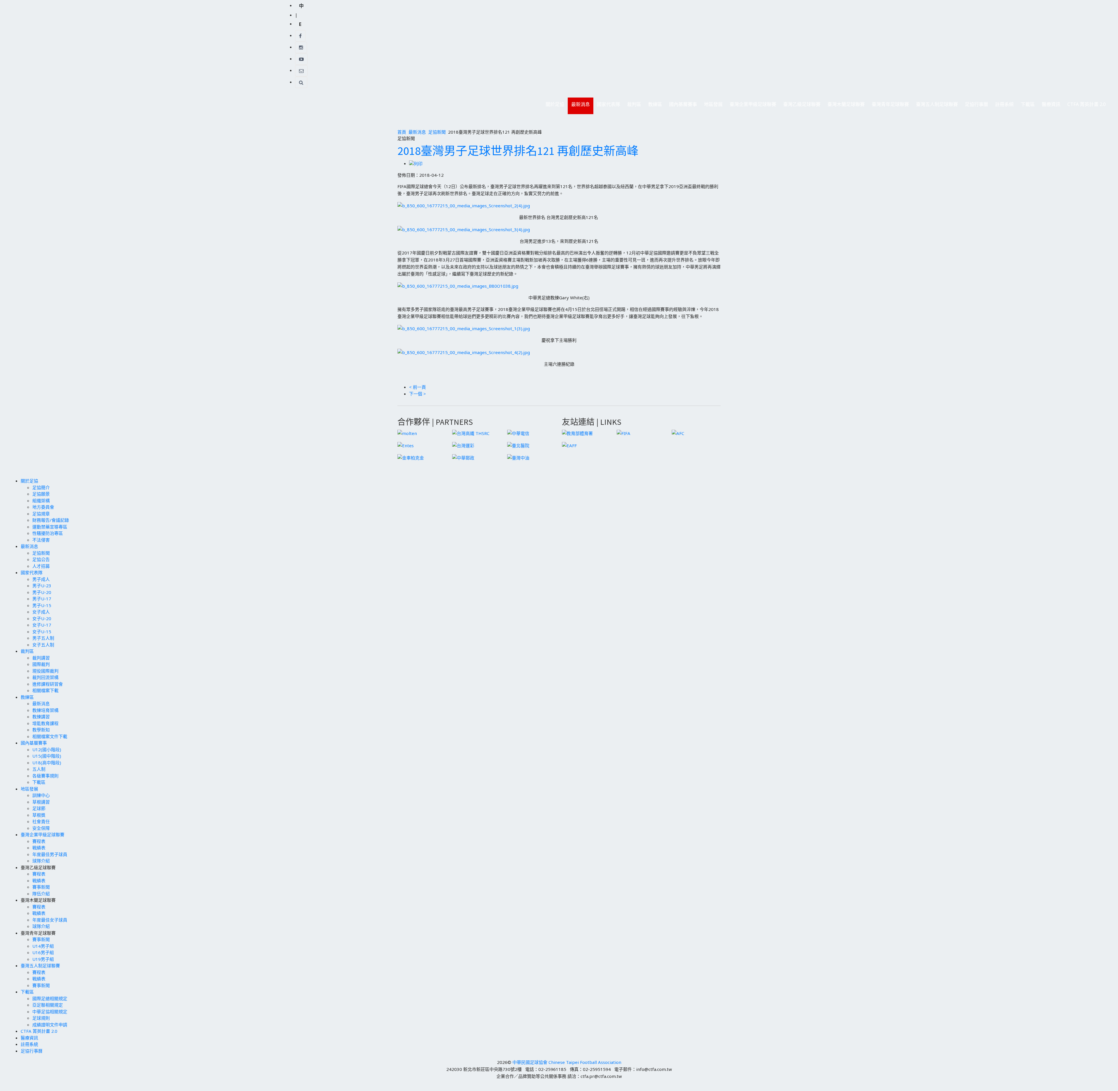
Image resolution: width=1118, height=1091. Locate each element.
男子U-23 (41, 585)
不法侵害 (41, 540)
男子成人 (41, 579)
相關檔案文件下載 (49, 736)
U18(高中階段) (46, 762)
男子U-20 (41, 592)
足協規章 (41, 514)
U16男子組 (43, 952)
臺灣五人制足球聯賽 (935, 106)
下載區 (1026, 106)
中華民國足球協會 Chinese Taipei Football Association (566, 1062)
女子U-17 (41, 625)
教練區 (653, 106)
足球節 (38, 808)
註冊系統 (1004, 104)
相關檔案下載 (45, 690)
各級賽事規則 (45, 776)
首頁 (401, 132)
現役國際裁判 (45, 671)
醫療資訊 (1051, 104)
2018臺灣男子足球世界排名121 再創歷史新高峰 (517, 151)
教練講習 (41, 716)
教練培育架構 (45, 710)
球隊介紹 (41, 861)
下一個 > (417, 394)
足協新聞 (437, 132)
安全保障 (41, 828)
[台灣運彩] (463, 445)
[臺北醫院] (518, 445)
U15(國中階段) (46, 756)
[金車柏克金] (410, 457)
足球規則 (41, 1018)
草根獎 (38, 815)
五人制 (38, 769)
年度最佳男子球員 (49, 854)
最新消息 (579, 106)
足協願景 (41, 494)
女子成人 (41, 612)
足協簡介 (41, 487)
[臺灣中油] (518, 457)
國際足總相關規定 (49, 998)
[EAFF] (569, 445)
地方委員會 (43, 507)
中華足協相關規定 (49, 1011)
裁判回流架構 (45, 677)
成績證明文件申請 (49, 1025)
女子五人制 (43, 645)
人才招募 (41, 566)
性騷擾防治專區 (47, 533)
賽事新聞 (41, 887)
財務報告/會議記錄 (50, 520)
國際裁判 (41, 664)
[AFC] (678, 433)
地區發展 (711, 106)
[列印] (415, 163)
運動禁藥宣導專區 (49, 527)
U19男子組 (43, 959)
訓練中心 (41, 795)
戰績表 (38, 847)
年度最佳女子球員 (49, 920)
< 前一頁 (417, 387)
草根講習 (41, 802)
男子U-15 (41, 605)
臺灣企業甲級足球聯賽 (751, 106)
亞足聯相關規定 (47, 1005)
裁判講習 (41, 658)
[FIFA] (623, 433)
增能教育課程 (45, 723)
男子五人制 (43, 638)
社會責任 (41, 821)
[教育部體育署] (577, 433)
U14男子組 (43, 946)
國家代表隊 (606, 106)
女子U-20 (41, 618)
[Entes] (405, 445)
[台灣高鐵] (470, 433)
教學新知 (41, 730)
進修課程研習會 (47, 684)
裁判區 (632, 106)
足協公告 (41, 559)
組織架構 (41, 500)
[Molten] (407, 433)
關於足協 (553, 106)
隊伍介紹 (41, 894)
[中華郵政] (463, 457)
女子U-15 (41, 631)
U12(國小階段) (46, 749)
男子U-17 (41, 599)
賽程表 (38, 841)
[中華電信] (518, 433)
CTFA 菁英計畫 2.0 (1086, 104)
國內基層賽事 (681, 106)
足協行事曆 (976, 104)
